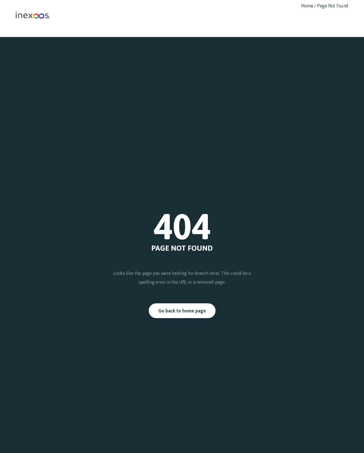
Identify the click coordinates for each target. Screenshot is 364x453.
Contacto (304, 10)
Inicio (167, 10)
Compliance (254, 10)
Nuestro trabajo (219, 10)
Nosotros (189, 10)
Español (334, 10)
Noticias (280, 10)
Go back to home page (182, 310)
